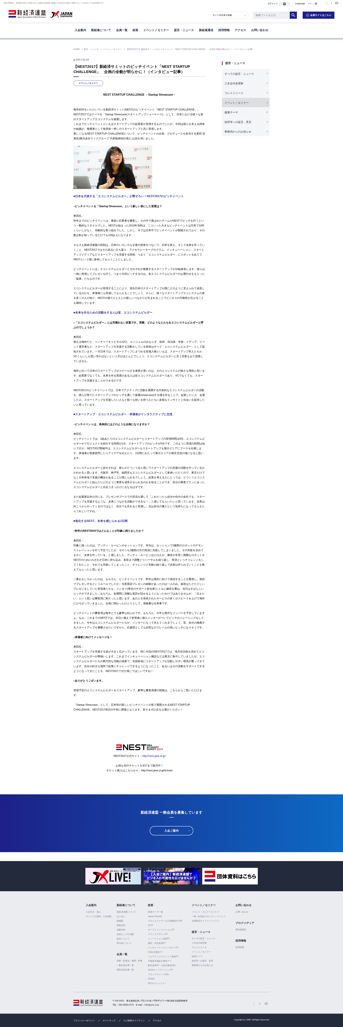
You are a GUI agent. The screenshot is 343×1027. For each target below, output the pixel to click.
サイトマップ (109, 1020)
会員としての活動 (125, 934)
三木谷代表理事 (234, 83)
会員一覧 (122, 30)
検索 (293, 15)
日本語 (316, 3)
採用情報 (224, 30)
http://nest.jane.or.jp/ (154, 755)
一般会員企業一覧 (125, 965)
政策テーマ (197, 956)
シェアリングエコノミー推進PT (163, 956)
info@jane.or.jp (151, 1005)
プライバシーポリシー (84, 1020)
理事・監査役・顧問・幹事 (129, 961)
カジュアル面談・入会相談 (98, 916)
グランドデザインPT (158, 934)
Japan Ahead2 (155, 916)
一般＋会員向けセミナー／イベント (209, 916)
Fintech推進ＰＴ (156, 952)
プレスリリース (234, 93)
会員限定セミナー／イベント (206, 921)
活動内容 (121, 930)
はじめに (121, 916)
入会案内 (80, 30)
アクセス (240, 30)
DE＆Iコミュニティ (157, 983)
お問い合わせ (259, 30)
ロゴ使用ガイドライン (134, 1020)
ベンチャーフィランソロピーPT (163, 947)
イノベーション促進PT (159, 938)
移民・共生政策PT (157, 943)
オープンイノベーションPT (161, 930)
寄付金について (124, 943)
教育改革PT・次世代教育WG (162, 965)
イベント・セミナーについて (206, 912)
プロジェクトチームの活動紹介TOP (165, 921)
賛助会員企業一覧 (125, 969)
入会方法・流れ (93, 912)
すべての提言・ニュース (239, 73)
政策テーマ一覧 (155, 912)
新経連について (101, 30)
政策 (135, 30)
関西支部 (121, 925)
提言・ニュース (184, 30)
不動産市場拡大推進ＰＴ (160, 961)
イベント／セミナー (156, 30)
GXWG (151, 979)
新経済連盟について (126, 912)
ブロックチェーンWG (158, 974)
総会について (123, 938)
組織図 (120, 921)
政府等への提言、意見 (238, 121)
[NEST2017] (139, 743)
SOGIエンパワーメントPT (160, 970)
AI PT (150, 925)
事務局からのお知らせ (238, 131)
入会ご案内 (171, 830)
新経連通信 (206, 30)
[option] (113, 876)
